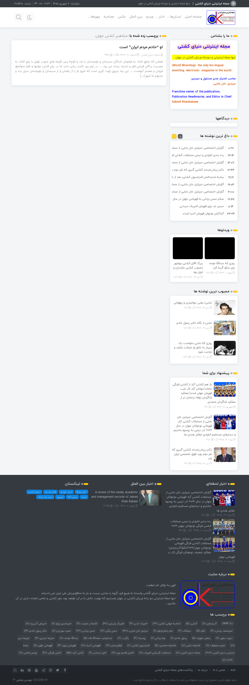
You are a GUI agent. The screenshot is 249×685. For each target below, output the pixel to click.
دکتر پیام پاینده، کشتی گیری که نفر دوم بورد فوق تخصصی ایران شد (182, 169)
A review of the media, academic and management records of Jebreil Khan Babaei (114, 497)
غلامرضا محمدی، (165, 645)
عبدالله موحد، (69, 638)
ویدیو (149, 16)
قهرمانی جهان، (43, 645)
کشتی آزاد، (74, 652)
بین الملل (135, 16)
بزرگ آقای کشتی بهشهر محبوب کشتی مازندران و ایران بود (188, 267)
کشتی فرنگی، (51, 652)
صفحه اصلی (193, 16)
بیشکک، (184, 630)
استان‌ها (175, 16)
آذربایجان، (209, 623)
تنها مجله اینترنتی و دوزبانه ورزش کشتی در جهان (164, 3)
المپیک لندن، (138, 623)
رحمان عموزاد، (201, 638)
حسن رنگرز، (108, 630)
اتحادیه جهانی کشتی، (167, 623)
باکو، (200, 630)
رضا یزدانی (158, 638)
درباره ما (203, 669)
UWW (227, 623)
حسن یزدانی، (85, 630)
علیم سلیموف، (215, 645)
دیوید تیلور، (224, 638)
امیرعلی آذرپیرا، (36, 623)
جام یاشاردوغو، (163, 630)
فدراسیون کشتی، (138, 645)
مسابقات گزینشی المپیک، (155, 652)
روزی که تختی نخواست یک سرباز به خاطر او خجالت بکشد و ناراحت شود (193, 347)
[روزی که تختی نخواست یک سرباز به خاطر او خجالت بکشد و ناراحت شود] (225, 347)
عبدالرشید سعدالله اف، (98, 638)
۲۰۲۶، (228, 660)
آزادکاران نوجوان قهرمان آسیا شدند (203, 213)
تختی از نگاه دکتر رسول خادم (194, 322)
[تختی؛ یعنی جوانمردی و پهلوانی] (225, 307)
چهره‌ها (95, 16)
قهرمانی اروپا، (67, 645)
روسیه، (140, 638)
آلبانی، (191, 623)
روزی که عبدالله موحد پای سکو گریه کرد (222, 265)
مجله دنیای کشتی (150, 55)
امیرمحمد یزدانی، (222, 630)
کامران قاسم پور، (123, 652)
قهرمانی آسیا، (90, 645)
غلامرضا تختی (191, 645)
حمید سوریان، (61, 630)
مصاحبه (109, 16)
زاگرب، (123, 638)
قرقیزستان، (114, 645)
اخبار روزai (81, 492)
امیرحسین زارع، (61, 623)
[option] (204, 147)
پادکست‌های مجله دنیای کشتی (174, 669)
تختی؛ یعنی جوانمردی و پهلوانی (193, 302)
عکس (122, 16)
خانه (233, 669)
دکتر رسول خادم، (35, 630)
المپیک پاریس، (113, 623)
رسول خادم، (179, 638)
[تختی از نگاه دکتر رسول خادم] (225, 327)
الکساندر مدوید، (87, 623)
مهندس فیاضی (24, 680)
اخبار (162, 16)
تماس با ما (219, 669)
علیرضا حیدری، (44, 638)
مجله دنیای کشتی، (188, 652)
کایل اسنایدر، (97, 652)
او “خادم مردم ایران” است (141, 46)
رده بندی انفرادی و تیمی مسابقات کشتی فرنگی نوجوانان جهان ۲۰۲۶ (183, 155)
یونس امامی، (28, 652)
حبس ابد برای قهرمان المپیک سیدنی (202, 206)
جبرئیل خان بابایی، (135, 630)
